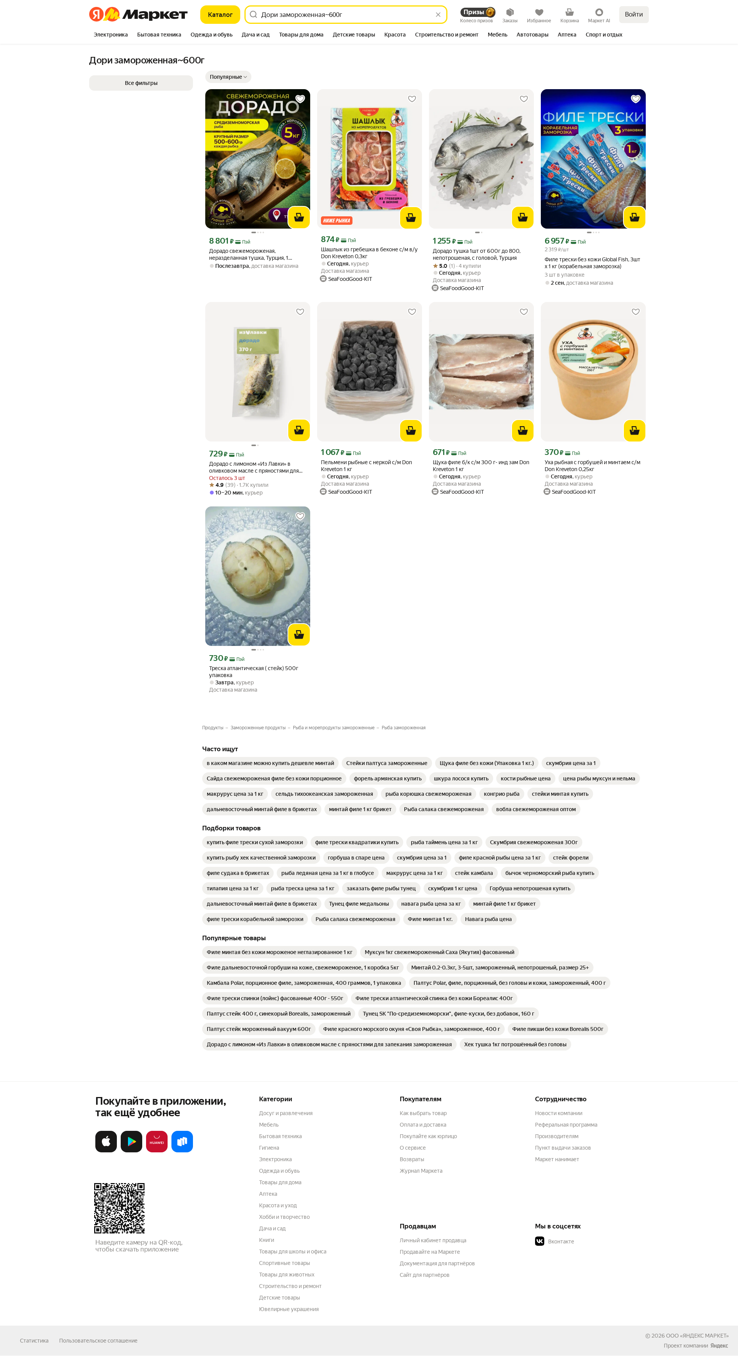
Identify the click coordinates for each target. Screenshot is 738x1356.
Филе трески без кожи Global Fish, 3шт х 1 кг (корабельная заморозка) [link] (592, 262)
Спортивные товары (284, 1263)
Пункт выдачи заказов (563, 1148)
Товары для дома (280, 1182)
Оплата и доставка (423, 1125)
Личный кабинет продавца (433, 1240)
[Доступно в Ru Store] (182, 1151)
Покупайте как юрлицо (428, 1136)
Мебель (269, 1125)
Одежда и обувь (279, 1171)
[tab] (111, 35)
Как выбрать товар (423, 1113)
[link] (270, 763)
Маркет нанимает (557, 1159)
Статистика (34, 1341)
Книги (266, 1240)
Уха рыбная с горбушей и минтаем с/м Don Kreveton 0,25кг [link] (592, 465)
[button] (228, 77)
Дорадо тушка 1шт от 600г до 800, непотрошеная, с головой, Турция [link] (476, 254)
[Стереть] (438, 15)
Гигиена (269, 1148)
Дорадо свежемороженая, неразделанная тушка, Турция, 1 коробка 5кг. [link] (248, 254)
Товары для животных (286, 1274)
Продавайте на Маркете (430, 1252)
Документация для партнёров (437, 1263)
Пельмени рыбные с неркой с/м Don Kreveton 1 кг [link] (366, 465)
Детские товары (279, 1298)
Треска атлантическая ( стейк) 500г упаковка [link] (253, 671)
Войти (634, 14)
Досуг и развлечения (285, 1113)
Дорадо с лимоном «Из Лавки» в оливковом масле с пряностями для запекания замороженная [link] (254, 467)
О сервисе (413, 1148)
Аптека (268, 1194)
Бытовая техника (280, 1136)
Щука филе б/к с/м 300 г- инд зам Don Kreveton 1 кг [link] (481, 465)
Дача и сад (272, 1228)
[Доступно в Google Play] (131, 1151)
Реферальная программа (566, 1125)
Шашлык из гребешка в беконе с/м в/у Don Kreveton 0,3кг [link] (369, 252)
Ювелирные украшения (289, 1309)
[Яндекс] (719, 1346)
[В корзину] (299, 217)
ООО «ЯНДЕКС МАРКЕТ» (697, 1336)
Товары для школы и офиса (292, 1251)
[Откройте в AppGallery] (157, 1151)
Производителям (556, 1136)
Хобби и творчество (284, 1217)
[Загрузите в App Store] (106, 1151)
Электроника (275, 1159)
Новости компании (558, 1113)
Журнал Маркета (421, 1171)
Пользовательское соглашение (98, 1341)
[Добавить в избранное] (300, 99)
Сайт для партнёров (425, 1275)
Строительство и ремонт (290, 1286)
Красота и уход (278, 1205)
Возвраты (412, 1159)
